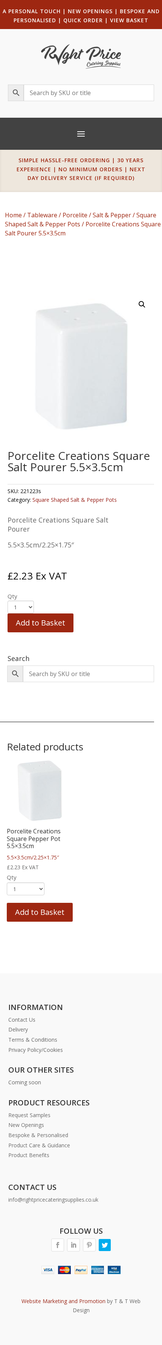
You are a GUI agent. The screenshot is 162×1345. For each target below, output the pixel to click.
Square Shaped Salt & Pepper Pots (74, 499)
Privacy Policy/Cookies (35, 1049)
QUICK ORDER (83, 20)
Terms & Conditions (32, 1039)
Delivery (18, 1029)
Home (13, 215)
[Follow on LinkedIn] (73, 1245)
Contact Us (21, 1019)
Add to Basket (40, 623)
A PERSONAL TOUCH (32, 11)
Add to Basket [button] (39, 912)
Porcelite (75, 215)
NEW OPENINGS (90, 11)
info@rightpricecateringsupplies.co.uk (53, 1199)
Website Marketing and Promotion (63, 1301)
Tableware (42, 215)
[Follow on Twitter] (105, 1245)
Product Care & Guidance (39, 1145)
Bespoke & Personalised (38, 1135)
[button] (142, 304)
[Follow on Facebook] (57, 1245)
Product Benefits (28, 1155)
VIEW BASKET (129, 20)
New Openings (26, 1124)
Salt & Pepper (112, 215)
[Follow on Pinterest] (89, 1245)
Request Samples (29, 1115)
